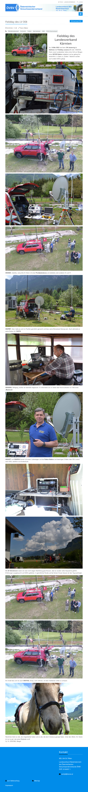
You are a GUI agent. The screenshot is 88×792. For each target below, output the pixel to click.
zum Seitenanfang (13, 781)
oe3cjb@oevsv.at (67, 774)
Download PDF (76, 21)
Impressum (9, 785)
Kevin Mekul (24, 28)
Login (81, 2)
